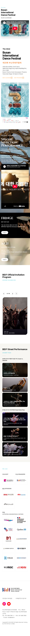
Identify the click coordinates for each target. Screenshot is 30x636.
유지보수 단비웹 (10, 623)
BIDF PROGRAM (18, 77)
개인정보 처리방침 (7, 598)
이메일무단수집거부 (21, 598)
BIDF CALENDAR (7, 77)
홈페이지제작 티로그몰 (7, 631)
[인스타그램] (4, 604)
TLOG (5, 623)
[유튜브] (9, 604)
